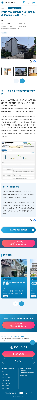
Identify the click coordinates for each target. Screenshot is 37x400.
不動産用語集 (23, 375)
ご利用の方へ (5, 380)
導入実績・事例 (15, 337)
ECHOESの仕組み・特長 (8, 368)
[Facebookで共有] (34, 61)
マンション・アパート (14, 8)
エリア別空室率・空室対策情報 (27, 372)
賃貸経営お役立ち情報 (25, 368)
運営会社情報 (5, 388)
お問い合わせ (5, 385)
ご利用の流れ (5, 374)
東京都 (4, 33)
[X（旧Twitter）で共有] (31, 61)
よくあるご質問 (6, 377)
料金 (3, 371)
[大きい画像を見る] (7, 71)
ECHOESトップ (5, 337)
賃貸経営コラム (24, 370)
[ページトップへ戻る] (32, 342)
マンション (7, 279)
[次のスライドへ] (22, 80)
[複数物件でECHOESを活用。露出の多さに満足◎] (14, 278)
